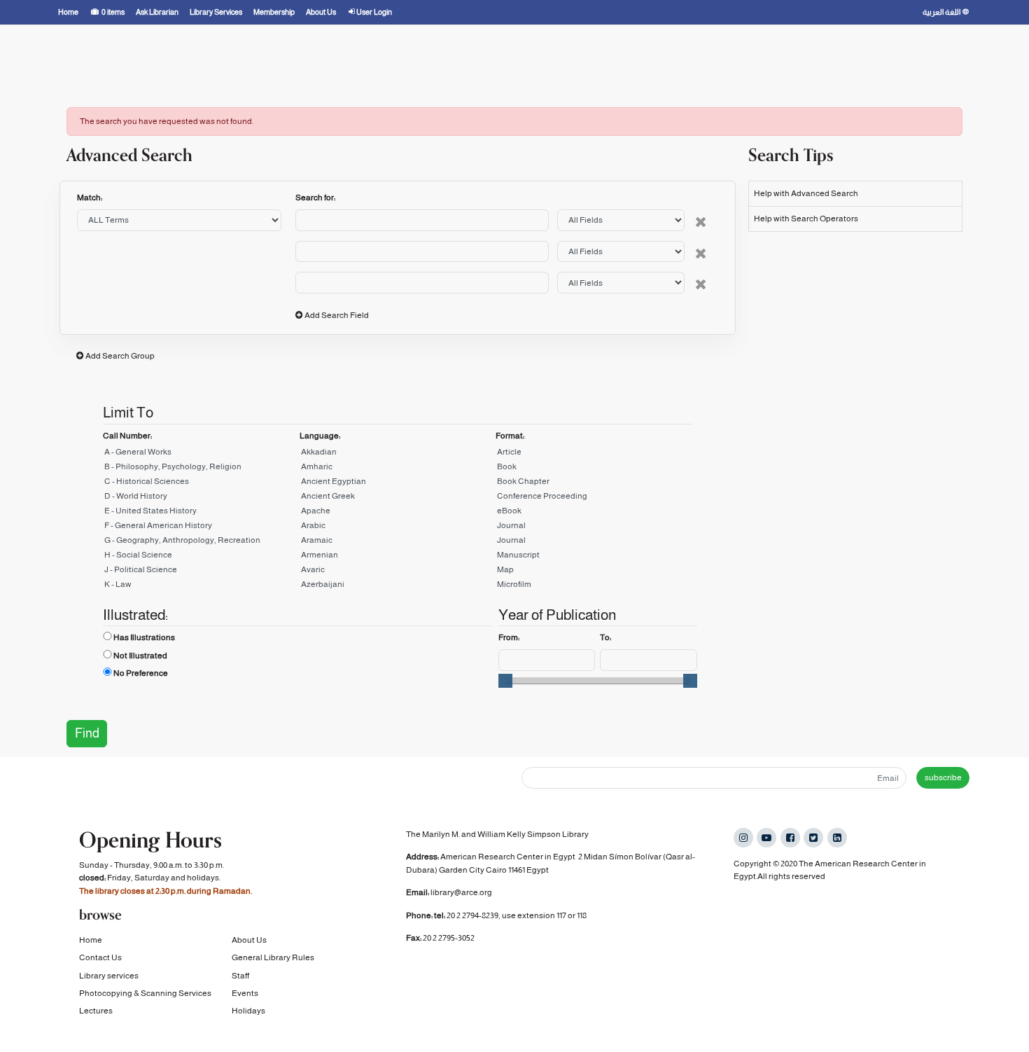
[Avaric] (398, 572)
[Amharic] (398, 469)
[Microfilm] (594, 586)
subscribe (943, 777)
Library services (109, 976)
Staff (240, 976)
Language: (320, 436)
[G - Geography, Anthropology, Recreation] (201, 542)
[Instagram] (743, 837)
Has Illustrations (144, 637)
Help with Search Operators (806, 218)
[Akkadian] (398, 454)
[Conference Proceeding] (594, 498)
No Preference (140, 673)
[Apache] (398, 513)
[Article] (594, 454)
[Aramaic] (398, 542)
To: (605, 637)
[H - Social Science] (201, 557)
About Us (249, 940)
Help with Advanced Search (806, 193)
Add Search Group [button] (120, 356)
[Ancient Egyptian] (398, 483)
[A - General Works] (201, 454)
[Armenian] (398, 557)
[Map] (594, 572)
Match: (90, 197)
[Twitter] (813, 837)
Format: (510, 436)
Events (245, 993)
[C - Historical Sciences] (201, 483)
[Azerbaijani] (398, 586)
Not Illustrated (140, 655)
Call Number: (127, 436)
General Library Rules (273, 957)
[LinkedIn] (837, 837)
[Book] (594, 469)
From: (508, 637)
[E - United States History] (201, 513)
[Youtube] (766, 837)
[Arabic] (398, 527)
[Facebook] (790, 837)
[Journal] (594, 527)
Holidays (248, 1011)
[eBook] (594, 513)
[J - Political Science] (201, 572)
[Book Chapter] (594, 483)
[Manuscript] (594, 557)
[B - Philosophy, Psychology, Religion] (201, 469)
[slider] (505, 681)
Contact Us (100, 957)
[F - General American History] (201, 527)
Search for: (315, 197)
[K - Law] (201, 586)
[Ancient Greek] (398, 498)
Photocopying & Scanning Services (145, 993)
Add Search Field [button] (336, 315)
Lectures (96, 1011)
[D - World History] (201, 498)
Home (90, 940)
